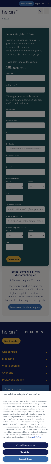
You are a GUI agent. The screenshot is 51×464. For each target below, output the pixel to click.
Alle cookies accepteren (25, 445)
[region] (25, 427)
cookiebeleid (36, 437)
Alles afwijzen (25, 452)
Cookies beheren (25, 459)
